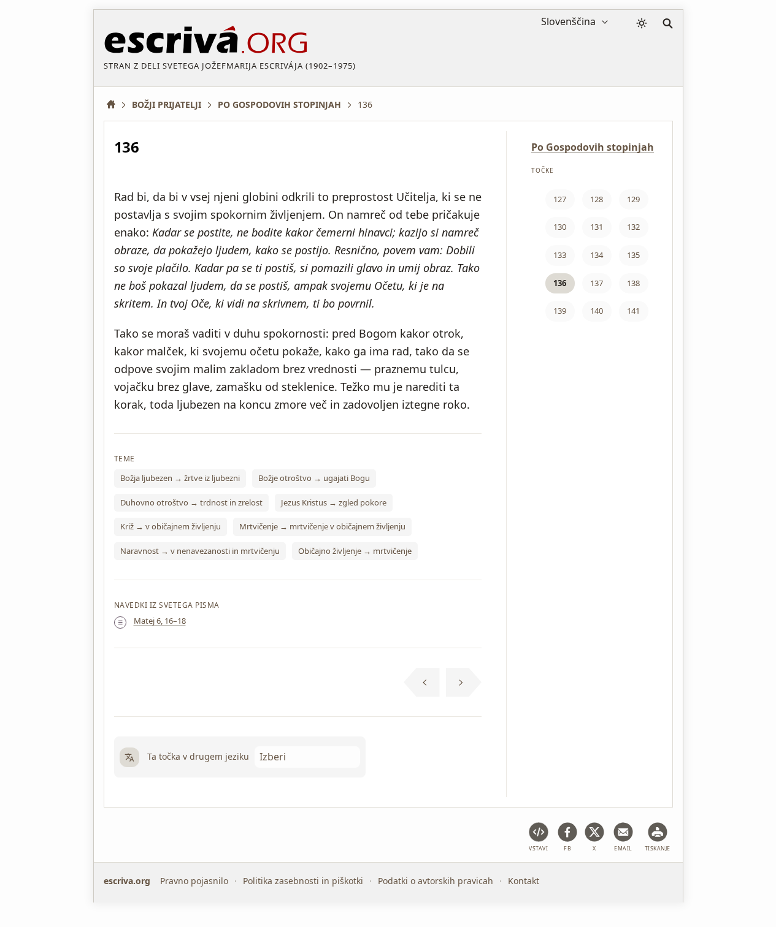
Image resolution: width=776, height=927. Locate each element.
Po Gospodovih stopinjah (592, 147)
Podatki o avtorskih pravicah (435, 881)
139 (559, 310)
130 (559, 226)
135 (633, 254)
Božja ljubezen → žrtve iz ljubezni (180, 477)
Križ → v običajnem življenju (170, 526)
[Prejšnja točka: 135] (422, 682)
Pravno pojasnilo (194, 881)
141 (633, 310)
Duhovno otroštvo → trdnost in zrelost (191, 502)
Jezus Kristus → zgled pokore (333, 502)
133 (559, 254)
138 (633, 283)
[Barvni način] (641, 23)
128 (596, 199)
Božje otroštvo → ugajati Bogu (314, 477)
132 (633, 226)
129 (633, 199)
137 (596, 283)
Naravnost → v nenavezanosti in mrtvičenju (200, 550)
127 (559, 199)
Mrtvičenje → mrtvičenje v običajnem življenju (322, 526)
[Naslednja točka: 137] (464, 682)
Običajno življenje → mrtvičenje (355, 550)
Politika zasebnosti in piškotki (303, 881)
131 (596, 226)
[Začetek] (115, 104)
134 (596, 254)
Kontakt (523, 881)
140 (596, 310)
